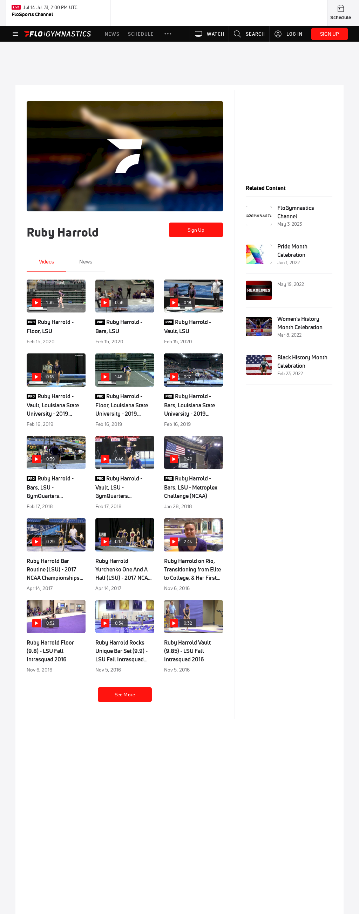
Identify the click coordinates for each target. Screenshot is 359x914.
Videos (46, 261)
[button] (168, 34)
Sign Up (196, 230)
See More (125, 694)
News (85, 261)
